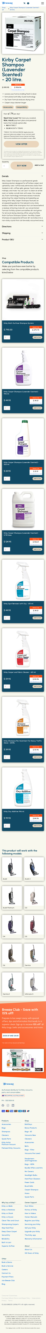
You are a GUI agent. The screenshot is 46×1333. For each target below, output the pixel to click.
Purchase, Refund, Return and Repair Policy (16, 1298)
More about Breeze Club (36, 332)
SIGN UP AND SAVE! (11, 1036)
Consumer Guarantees (9, 1295)
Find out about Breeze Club (18, 90)
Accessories (8, 107)
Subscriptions (36, 1298)
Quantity (5, 162)
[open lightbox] (23, 33)
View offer (21, 144)
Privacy (4, 1300)
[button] (42, 3)
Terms (10, 1300)
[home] (7, 3)
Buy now (21, 165)
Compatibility (21, 107)
